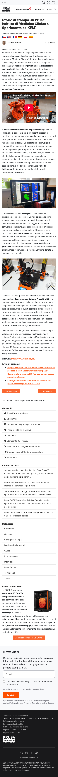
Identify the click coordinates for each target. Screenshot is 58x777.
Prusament (11, 457)
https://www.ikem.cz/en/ (23, 358)
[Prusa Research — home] (6, 9)
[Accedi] (48, 2)
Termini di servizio (39, 703)
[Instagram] (26, 753)
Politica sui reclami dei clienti (15, 727)
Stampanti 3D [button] (23, 9)
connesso (17, 400)
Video (7, 578)
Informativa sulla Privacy (20, 703)
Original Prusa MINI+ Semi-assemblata (24, 452)
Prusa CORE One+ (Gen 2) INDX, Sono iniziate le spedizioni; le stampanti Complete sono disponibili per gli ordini (27, 503)
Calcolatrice (11, 419)
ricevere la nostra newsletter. (34, 689)
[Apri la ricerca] (44, 2)
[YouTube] (36, 753)
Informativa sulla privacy (13, 721)
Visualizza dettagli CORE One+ (29, 637)
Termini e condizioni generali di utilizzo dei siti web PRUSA (28, 718)
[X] (31, 753)
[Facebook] (22, 753)
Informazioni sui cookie (13, 724)
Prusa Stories (10, 567)
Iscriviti (11, 695)
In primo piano (11, 556)
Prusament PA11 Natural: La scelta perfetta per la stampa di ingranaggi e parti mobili (26, 484)
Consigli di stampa (13, 539)
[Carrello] (53, 2)
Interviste (8, 562)
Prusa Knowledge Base (17, 413)
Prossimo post (47, 391)
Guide (7, 550)
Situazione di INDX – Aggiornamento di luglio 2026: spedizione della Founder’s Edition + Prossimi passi (28, 493)
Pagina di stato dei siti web (14, 729)
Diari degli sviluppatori (14, 545)
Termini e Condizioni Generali (15, 715)
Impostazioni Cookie (11, 732)
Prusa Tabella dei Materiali (18, 430)
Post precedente (11, 391)
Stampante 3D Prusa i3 (17, 441)
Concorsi (8, 534)
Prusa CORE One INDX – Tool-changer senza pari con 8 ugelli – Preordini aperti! (28, 514)
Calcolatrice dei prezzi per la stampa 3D (24, 424)
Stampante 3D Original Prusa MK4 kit (24, 446)
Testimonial (9, 573)
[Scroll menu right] (55, 9)
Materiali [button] (39, 9)
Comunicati (9, 528)
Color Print (11, 435)
